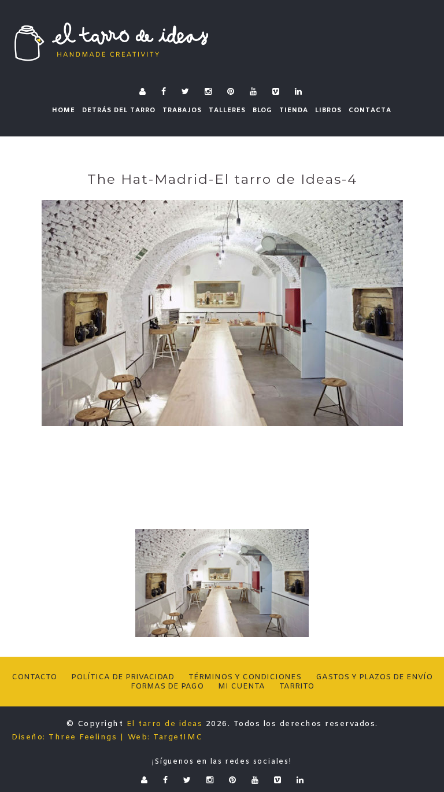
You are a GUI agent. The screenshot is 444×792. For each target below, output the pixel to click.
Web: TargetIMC (165, 737)
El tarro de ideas (165, 724)
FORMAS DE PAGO (167, 686)
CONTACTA (370, 110)
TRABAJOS (182, 110)
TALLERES (227, 110)
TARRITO (296, 686)
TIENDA (293, 110)
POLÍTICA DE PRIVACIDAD (122, 677)
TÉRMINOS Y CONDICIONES (244, 677)
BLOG (262, 110)
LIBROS (328, 110)
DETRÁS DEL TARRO (119, 110)
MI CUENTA (241, 686)
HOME (63, 110)
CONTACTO (34, 677)
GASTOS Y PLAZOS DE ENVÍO (374, 677)
